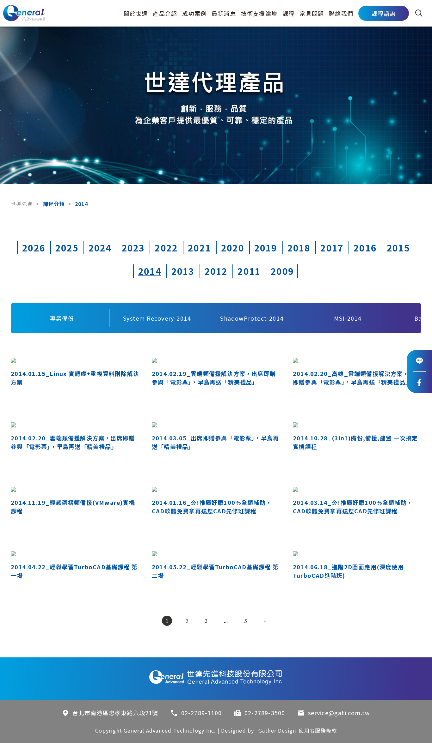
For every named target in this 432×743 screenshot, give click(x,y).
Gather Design (277, 730)
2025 (66, 247)
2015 (398, 247)
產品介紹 (165, 13)
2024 (100, 247)
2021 (199, 247)
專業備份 (62, 318)
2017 (331, 247)
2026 (33, 247)
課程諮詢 (384, 13)
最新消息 (224, 13)
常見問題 (311, 13)
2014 (149, 271)
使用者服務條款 (317, 730)
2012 (216, 271)
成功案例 (194, 13)
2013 (182, 271)
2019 (265, 247)
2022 (166, 247)
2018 (299, 247)
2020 (232, 247)
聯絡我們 (341, 13)
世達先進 (22, 204)
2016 (365, 247)
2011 (249, 271)
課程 (288, 13)
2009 (282, 271)
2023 (133, 247)
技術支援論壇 (259, 13)
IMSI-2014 (346, 318)
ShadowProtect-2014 (251, 318)
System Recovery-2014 (157, 318)
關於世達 (136, 13)
